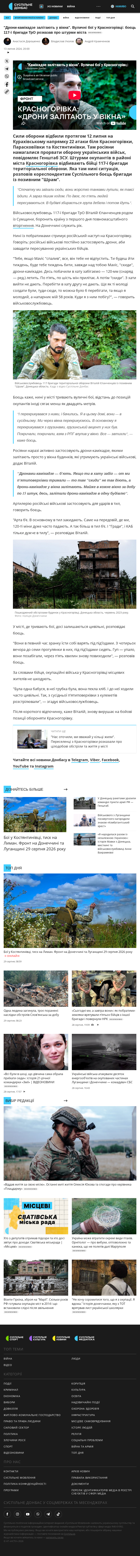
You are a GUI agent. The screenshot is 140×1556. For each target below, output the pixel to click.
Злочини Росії (15, 1440)
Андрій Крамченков (97, 41)
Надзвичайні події (85, 1402)
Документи (80, 1484)
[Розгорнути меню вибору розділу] (41, 6)
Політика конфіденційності (25, 1484)
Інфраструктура (83, 1415)
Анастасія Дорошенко (26, 41)
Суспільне (69, 1533)
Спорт (8, 1446)
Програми (11, 1490)
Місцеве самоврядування (90, 1421)
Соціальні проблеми (87, 1440)
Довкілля (11, 1408)
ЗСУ (7, 17)
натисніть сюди (54, 1537)
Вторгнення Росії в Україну (29, 17)
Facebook (110, 759)
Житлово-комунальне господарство (32, 1415)
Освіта (76, 1396)
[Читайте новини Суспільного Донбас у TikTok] (58, 1514)
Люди (75, 1358)
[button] (7, 61)
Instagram (44, 766)
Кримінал (11, 1389)
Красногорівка (42, 163)
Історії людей (81, 1427)
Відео (8, 1365)
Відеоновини (82, 17)
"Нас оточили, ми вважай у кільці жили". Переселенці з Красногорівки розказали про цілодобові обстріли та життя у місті (86, 741)
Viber (95, 759)
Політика (11, 1434)
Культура (78, 1389)
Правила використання (89, 1477)
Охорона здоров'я (85, 1408)
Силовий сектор (16, 1427)
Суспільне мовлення (20, 1477)
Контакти (11, 1471)
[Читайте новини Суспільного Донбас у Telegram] (48, 1514)
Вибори (9, 1402)
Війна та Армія (82, 1446)
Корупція (78, 1383)
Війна (71, 6)
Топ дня (110, 17)
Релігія (76, 1434)
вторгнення (23, 225)
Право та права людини (22, 1421)
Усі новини (55, 6)
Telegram (79, 759)
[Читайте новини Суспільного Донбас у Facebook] (7, 1514)
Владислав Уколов (62, 41)
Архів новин (80, 1471)
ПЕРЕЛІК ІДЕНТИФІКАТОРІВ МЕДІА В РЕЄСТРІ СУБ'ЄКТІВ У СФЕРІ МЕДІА (101, 1491)
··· (98, 6)
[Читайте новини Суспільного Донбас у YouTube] (27, 1514)
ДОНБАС (53, 17)
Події (97, 17)
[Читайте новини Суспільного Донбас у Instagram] (17, 1514)
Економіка (12, 1396)
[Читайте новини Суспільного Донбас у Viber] (38, 1514)
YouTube (21, 766)
